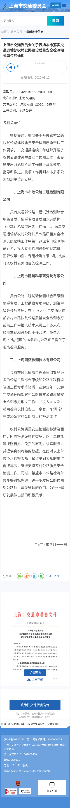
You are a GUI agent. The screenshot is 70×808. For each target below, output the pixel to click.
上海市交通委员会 (27, 6)
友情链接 (54, 724)
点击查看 (35, 672)
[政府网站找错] (11, 791)
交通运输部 (19, 724)
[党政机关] (18, 783)
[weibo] (27, 576)
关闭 (56, 576)
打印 (48, 576)
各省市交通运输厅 (37, 724)
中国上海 (5, 724)
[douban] (41, 576)
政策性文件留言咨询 (35, 705)
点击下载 (37, 679)
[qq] (34, 576)
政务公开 (16, 31)
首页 (4, 31)
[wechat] (20, 576)
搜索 (55, 20)
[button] (7, 724)
